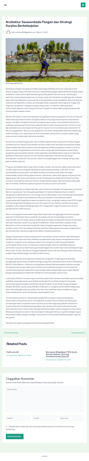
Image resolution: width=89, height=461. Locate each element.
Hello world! (12, 352)
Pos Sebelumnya (10, 333)
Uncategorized (12, 355)
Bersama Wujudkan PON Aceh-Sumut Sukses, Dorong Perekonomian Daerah (62, 354)
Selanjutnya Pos (79, 333)
